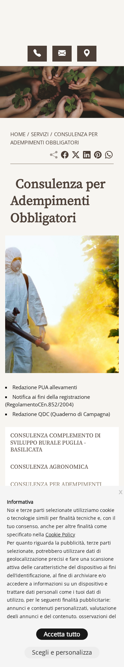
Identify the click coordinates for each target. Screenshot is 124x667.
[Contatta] (62, 54)
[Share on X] (76, 156)
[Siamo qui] (86, 54)
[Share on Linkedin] (87, 156)
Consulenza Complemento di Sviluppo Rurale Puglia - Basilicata (55, 442)
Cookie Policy (60, 534)
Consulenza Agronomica (49, 467)
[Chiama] (37, 54)
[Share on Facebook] (65, 156)
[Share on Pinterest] (98, 156)
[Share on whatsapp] (109, 156)
